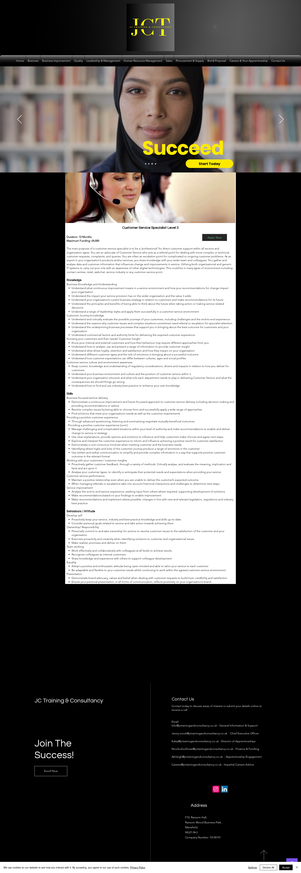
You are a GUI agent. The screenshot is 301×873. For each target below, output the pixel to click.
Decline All (268, 867)
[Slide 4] (155, 164)
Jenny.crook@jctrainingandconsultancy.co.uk (199, 733)
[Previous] (19, 119)
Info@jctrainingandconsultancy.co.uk (194, 725)
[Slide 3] (151, 163)
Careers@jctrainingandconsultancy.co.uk (197, 764)
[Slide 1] (145, 163)
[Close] (297, 867)
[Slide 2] (148, 163)
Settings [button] (252, 867)
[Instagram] (216, 789)
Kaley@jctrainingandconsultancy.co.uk (195, 741)
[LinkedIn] (224, 789)
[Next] (281, 119)
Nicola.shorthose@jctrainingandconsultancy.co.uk (202, 749)
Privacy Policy (137, 867)
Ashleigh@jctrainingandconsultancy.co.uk (197, 756)
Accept (286, 867)
